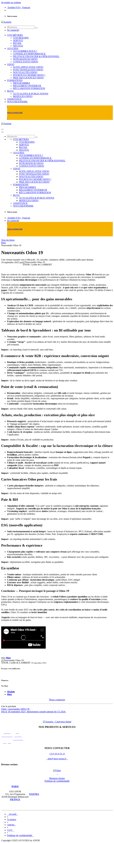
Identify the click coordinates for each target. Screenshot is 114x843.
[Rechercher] (36, 27)
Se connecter (13, 30)
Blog (3, 242)
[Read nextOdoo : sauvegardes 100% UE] (57, 716)
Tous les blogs (8, 240)
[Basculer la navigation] (2, 129)
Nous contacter (57, 699)
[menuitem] (14, 7)
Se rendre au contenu (11, 2)
